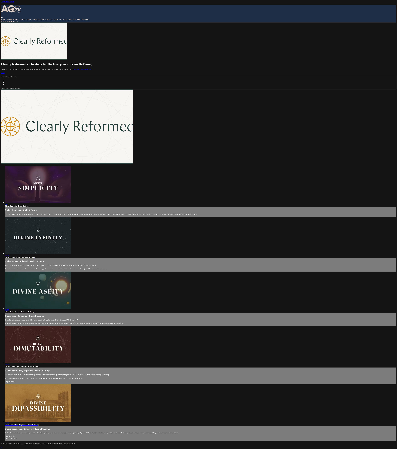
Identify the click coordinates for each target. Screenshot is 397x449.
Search (15, 19)
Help (34, 443)
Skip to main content (7, 2)
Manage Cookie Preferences (61, 443)
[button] (2, 17)
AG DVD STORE (38, 19)
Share (3, 73)
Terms (38, 443)
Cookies (49, 443)
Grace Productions (51, 19)
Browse (4, 19)
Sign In (15, 21)
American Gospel (24, 19)
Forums (10, 19)
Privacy (43, 443)
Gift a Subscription (65, 19)
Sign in (86, 19)
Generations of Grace (20, 443)
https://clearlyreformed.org (82, 69)
